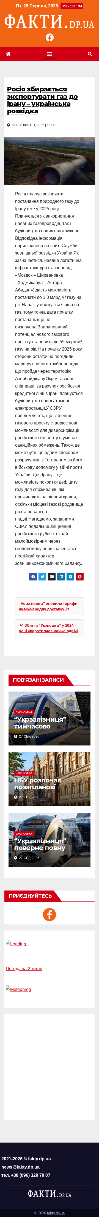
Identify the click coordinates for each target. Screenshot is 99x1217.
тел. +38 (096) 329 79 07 (25, 1175)
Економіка (24, 712)
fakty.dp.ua (56, 1213)
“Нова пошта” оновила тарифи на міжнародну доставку (48, 606)
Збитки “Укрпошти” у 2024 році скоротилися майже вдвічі (48, 628)
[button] (90, 54)
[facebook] (49, 914)
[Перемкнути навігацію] (50, 54)
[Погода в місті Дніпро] (49, 944)
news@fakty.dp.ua (20, 1167)
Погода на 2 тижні (24, 968)
